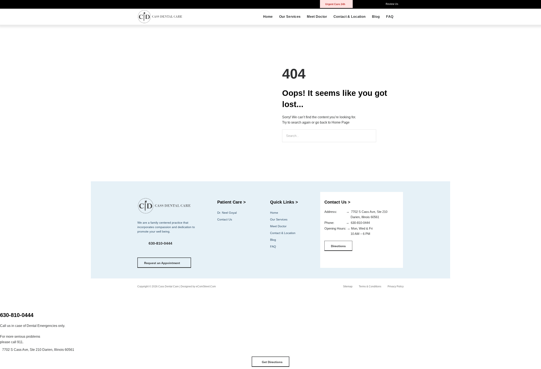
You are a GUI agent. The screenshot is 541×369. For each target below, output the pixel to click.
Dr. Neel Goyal (227, 212)
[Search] (383, 135)
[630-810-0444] (141, 245)
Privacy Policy (396, 286)
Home (268, 16)
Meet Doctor (317, 16)
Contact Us (224, 219)
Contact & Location (349, 16)
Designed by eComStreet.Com (198, 286)
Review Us (392, 4)
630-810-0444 (160, 243)
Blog (376, 16)
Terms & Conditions (370, 286)
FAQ (389, 16)
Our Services (290, 16)
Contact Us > (337, 202)
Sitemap (347, 286)
